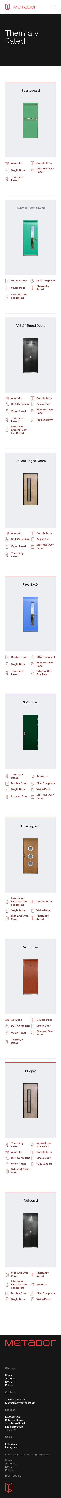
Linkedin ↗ (11, 1444)
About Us (10, 1379)
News (8, 1382)
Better (18, 1476)
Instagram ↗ (12, 1447)
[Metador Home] (21, 7)
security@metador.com (20, 1403)
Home (8, 1375)
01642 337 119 (15, 1399)
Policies (9, 1385)
